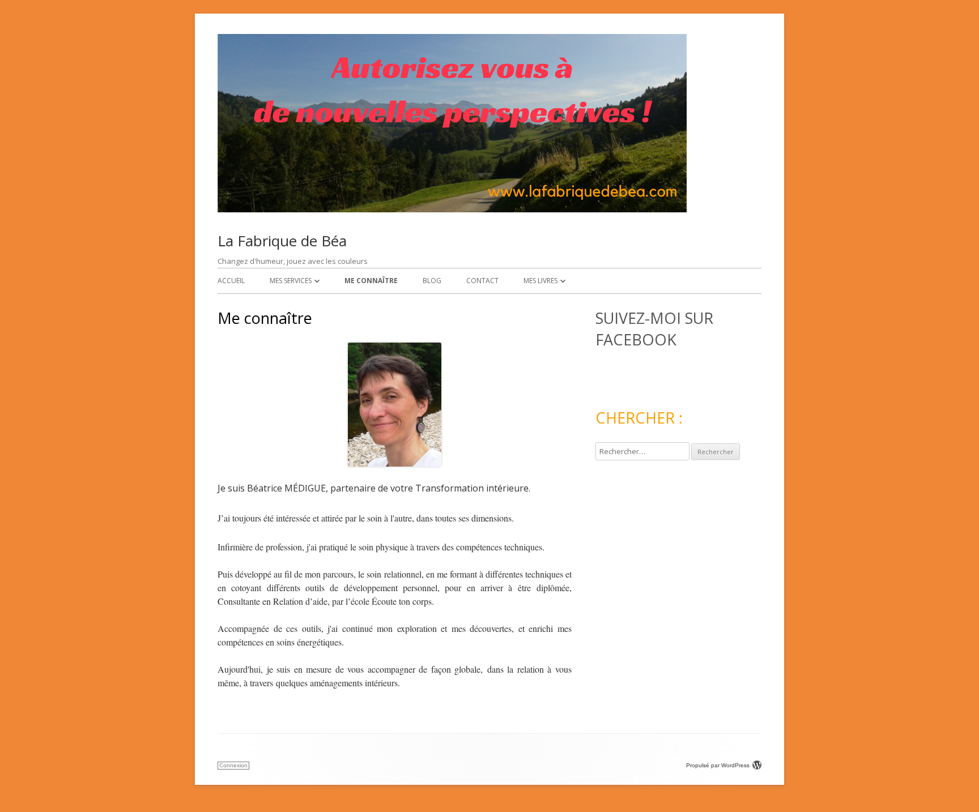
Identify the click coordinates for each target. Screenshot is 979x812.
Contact (482, 280)
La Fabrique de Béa (282, 240)
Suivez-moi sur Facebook (654, 328)
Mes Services (291, 280)
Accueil (231, 280)
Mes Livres (540, 280)
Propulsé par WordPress (718, 765)
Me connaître (371, 280)
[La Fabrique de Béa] (452, 209)
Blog (432, 280)
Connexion (233, 765)
